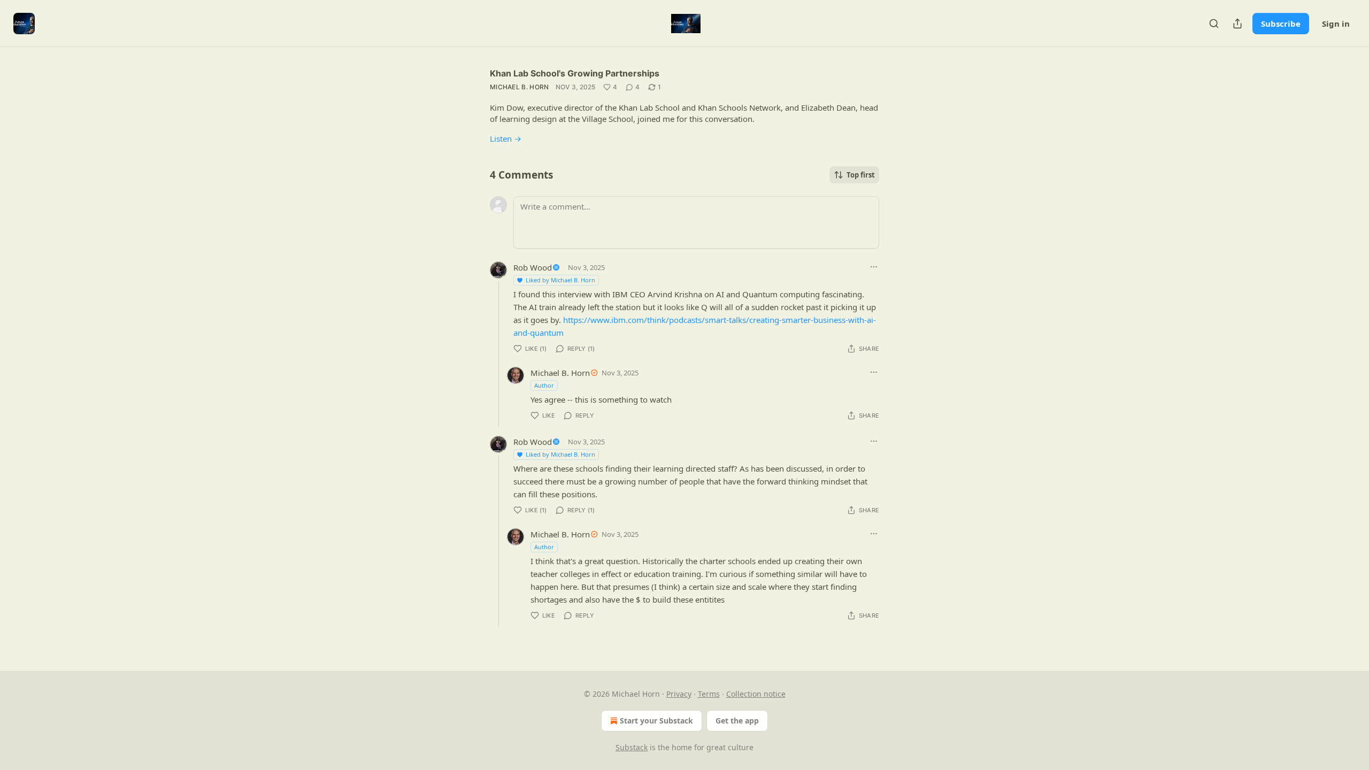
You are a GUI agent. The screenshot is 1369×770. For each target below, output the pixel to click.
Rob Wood (532, 267)
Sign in (1336, 23)
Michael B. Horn (519, 87)
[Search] (1214, 23)
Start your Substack (656, 720)
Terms (709, 694)
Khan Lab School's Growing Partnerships (574, 73)
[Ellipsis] (873, 266)
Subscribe (1281, 23)
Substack (632, 747)
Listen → (505, 138)
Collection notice (756, 694)
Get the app (737, 720)
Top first (861, 175)
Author (544, 385)
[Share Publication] (1237, 23)
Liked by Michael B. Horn (560, 280)
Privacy (678, 694)
